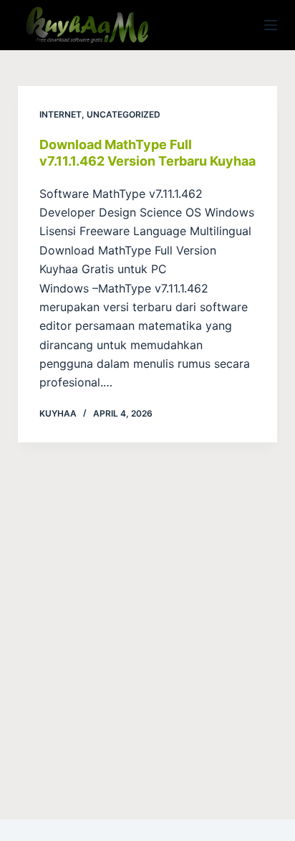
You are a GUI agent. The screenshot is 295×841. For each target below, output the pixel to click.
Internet (60, 114)
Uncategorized (123, 114)
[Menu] (270, 25)
